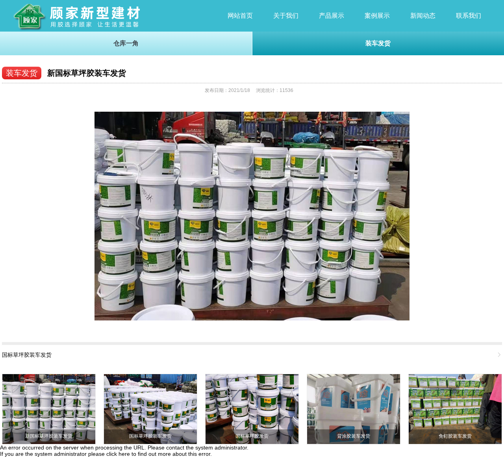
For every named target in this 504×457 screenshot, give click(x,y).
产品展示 (331, 15)
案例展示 (377, 15)
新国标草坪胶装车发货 (86, 73)
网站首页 (240, 15)
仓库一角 (126, 43)
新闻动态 (422, 15)
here (124, 454)
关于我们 (285, 15)
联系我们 (468, 15)
